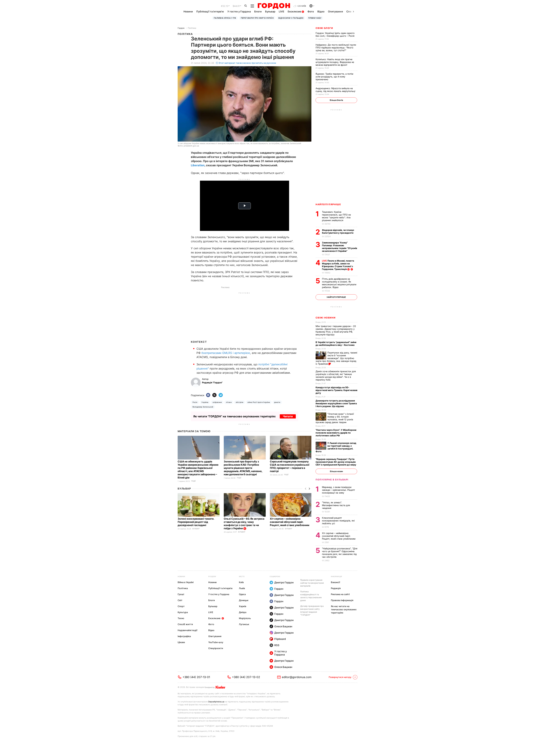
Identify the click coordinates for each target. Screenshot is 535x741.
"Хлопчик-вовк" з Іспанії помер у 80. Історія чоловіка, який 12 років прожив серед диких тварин (335, 418)
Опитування (335, 11)
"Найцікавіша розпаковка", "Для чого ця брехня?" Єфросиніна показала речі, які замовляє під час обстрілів (339, 552)
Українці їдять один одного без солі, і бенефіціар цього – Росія (335, 34)
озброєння (217, 402)
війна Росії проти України (259, 402)
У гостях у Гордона (239, 11)
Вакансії (335, 582)
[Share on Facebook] (208, 395)
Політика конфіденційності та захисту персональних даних (311, 596)
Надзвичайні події (187, 630)
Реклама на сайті (340, 594)
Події (193, 481)
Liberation (198, 165)
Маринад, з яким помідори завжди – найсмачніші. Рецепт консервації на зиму (338, 490)
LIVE (281, 11)
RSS (276, 645)
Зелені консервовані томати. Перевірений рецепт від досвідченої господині (196, 522)
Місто (242, 576)
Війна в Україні (186, 582)
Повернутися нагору (340, 677)
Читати (288, 416)
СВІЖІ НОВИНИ (325, 317)
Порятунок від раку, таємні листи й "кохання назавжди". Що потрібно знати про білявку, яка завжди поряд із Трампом (336, 358)
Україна (204, 402)
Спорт (181, 606)
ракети (277, 402)
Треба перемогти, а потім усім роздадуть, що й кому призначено (334, 76)
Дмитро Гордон (284, 582)
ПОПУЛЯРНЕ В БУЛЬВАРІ (332, 479)
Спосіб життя (185, 624)
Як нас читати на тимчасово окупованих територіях (344, 609)
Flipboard (280, 638)
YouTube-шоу (215, 642)
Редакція (336, 588)
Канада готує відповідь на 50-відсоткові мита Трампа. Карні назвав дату (336, 390)
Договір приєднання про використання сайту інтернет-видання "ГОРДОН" (312, 610)
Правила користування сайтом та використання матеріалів (312, 583)
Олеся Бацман (283, 626)
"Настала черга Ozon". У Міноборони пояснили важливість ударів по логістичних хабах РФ (336, 433)
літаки (229, 402)
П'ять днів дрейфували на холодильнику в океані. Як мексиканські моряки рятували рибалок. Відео (339, 283)
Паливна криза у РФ (225, 18)
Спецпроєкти (215, 648)
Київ (241, 582)
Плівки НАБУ (314, 18)
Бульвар (270, 11)
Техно (181, 618)
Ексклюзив (295, 11)
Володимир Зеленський (203, 407)
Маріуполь (245, 618)
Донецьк (243, 600)
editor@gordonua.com (297, 677)
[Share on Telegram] (221, 395)
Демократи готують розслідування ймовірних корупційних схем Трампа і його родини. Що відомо (336, 403)
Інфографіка (184, 636)
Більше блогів (336, 100)
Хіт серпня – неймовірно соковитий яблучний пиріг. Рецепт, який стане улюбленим (290, 522)
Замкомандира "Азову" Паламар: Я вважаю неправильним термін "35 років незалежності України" (339, 246)
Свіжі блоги (324, 28)
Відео (320, 11)
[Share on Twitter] (214, 395)
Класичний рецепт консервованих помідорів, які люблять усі (338, 520)
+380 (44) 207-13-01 (196, 677)
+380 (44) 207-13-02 (246, 677)
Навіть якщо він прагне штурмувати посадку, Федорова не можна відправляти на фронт (335, 62)
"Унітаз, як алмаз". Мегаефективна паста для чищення (336, 505)
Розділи (212, 576)
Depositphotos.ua (216, 701)
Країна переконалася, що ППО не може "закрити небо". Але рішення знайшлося (336, 216)
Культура (183, 612)
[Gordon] (274, 6)
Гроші (181, 594)
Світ (180, 600)
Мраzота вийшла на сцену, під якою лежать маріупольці (336, 89)
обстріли (239, 402)
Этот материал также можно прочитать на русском (247, 63)
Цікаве (181, 642)
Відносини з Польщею (290, 18)
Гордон (181, 28)
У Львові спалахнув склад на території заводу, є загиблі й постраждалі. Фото (336, 447)
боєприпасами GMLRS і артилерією (225, 353)
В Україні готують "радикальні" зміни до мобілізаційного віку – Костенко (336, 343)
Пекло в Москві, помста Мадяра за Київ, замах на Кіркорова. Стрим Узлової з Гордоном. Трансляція (338, 264)
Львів (242, 588)
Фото (310, 11)
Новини (188, 11)
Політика (192, 28)
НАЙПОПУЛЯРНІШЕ (328, 204)
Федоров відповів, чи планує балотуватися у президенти (338, 231)
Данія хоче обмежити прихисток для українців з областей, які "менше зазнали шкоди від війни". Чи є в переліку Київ (336, 375)
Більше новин (336, 471)
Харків (242, 606)
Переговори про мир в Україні (257, 18)
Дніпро (242, 612)
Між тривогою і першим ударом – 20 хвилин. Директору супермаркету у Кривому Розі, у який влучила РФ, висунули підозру (336, 330)
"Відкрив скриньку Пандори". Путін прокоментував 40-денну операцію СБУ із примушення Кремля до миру (336, 462)
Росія (195, 402)
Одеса (242, 594)
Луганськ (244, 624)
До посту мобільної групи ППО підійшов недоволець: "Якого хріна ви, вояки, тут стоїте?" (336, 47)
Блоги (258, 11)
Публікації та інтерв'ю (210, 11)
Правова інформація (342, 600)
